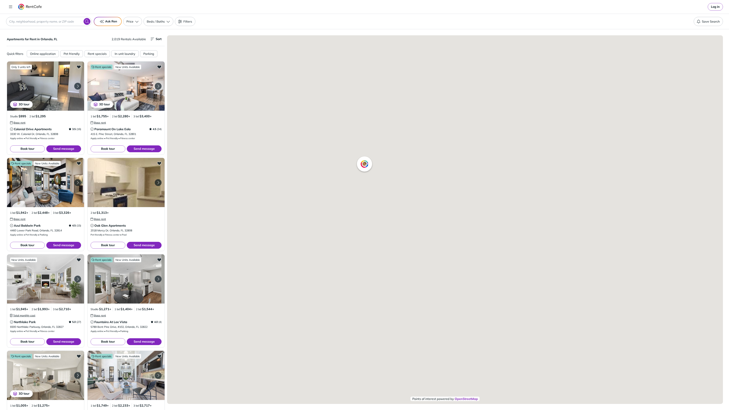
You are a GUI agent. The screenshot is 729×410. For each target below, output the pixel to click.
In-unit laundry (125, 54)
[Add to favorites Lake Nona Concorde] (159, 356)
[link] (715, 7)
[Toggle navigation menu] (10, 6)
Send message (63, 149)
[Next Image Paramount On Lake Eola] (158, 86)
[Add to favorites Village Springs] (78, 356)
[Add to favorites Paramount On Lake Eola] (159, 66)
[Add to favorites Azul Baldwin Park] (78, 163)
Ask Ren (111, 21)
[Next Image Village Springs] (77, 375)
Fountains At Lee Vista (110, 322)
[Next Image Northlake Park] (77, 279)
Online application (43, 54)
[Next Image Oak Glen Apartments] (158, 182)
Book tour (27, 149)
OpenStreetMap (466, 399)
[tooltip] (17, 123)
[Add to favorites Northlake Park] (78, 259)
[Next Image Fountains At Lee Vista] (158, 279)
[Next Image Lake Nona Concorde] (158, 375)
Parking (148, 54)
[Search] (87, 21)
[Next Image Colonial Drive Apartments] (77, 86)
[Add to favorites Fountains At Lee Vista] (159, 259)
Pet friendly (72, 54)
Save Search (711, 21)
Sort (159, 39)
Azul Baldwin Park (27, 225)
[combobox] (49, 21)
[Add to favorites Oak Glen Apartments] (159, 163)
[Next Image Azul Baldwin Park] (77, 182)
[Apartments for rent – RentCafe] (30, 7)
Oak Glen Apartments (110, 225)
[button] (45, 86)
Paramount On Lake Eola (112, 129)
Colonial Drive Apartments (33, 129)
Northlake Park (25, 322)
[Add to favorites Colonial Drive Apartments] (78, 66)
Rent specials (97, 54)
